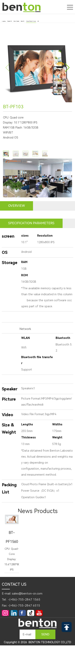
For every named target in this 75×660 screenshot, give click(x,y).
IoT (38, 21)
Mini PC (22, 21)
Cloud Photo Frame (31, 21)
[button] (67, 67)
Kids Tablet (16, 21)
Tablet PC (9, 21)
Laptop (4, 21)
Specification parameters (31, 223)
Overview (16, 206)
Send (45, 634)
